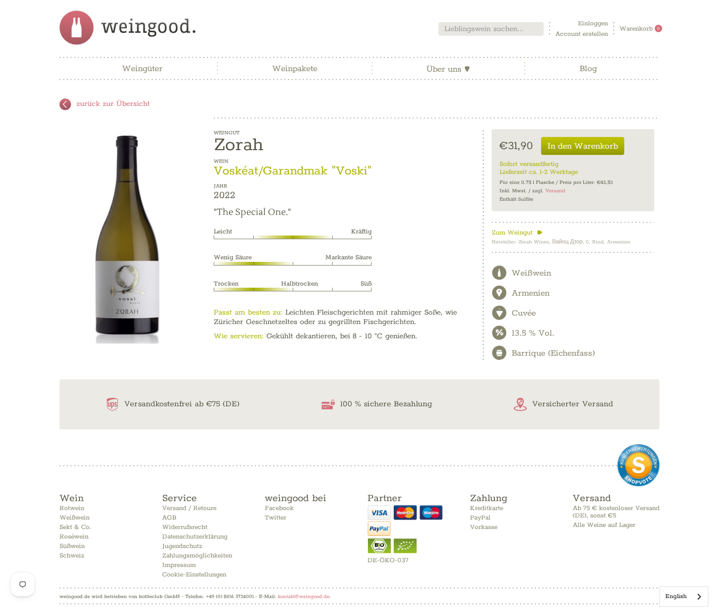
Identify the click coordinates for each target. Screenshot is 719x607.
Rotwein (71, 508)
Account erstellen (581, 34)
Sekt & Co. (75, 527)
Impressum (179, 565)
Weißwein (74, 518)
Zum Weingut (517, 233)
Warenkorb (640, 29)
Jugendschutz (182, 546)
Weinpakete (294, 68)
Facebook (279, 508)
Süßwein (72, 546)
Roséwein (73, 537)
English (676, 596)
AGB (169, 518)
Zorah (238, 144)
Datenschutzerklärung (194, 537)
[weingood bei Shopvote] (638, 465)
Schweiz (71, 556)
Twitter (275, 518)
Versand (555, 191)
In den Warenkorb (582, 146)
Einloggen (593, 23)
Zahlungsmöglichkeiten (197, 556)
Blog (588, 68)
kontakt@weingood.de (303, 596)
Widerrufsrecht (184, 527)
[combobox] (491, 29)
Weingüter (142, 68)
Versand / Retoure (189, 508)
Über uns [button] (448, 69)
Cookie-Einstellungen (194, 575)
